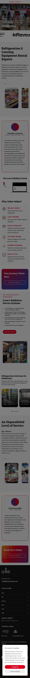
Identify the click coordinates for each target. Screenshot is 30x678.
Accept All (15, 667)
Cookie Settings (15, 671)
